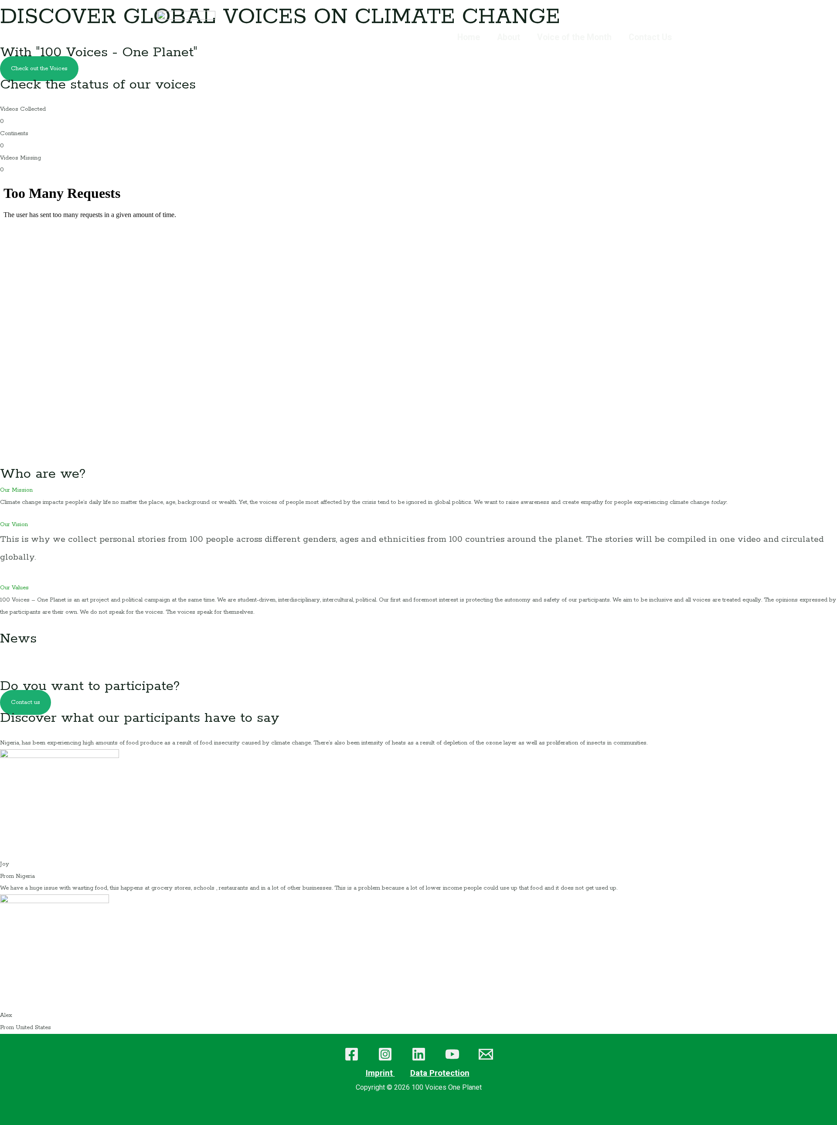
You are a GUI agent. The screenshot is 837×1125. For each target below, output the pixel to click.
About (508, 37)
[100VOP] (186, 37)
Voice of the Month (574, 37)
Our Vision (14, 524)
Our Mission (16, 490)
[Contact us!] (486, 1054)
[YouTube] (452, 1054)
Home (468, 37)
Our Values (14, 587)
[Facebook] (351, 1054)
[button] (418, 490)
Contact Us (650, 37)
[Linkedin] (419, 1054)
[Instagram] (385, 1054)
